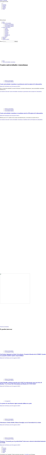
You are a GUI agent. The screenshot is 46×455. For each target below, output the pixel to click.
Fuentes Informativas (6, 27)
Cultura (6, 28)
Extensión (7, 32)
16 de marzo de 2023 (15, 86)
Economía (7, 30)
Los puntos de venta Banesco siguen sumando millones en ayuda (16, 403)
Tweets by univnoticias (4, 326)
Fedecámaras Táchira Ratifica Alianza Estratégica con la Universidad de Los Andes (20, 422)
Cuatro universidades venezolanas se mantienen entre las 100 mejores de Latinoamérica (21, 113)
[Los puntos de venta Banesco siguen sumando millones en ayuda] (11, 399)
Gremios (6, 33)
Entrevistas (4, 37)
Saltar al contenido (3, 0)
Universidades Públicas (9, 26)
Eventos (6, 31)
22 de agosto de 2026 (15, 357)
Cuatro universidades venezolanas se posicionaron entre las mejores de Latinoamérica (21, 84)
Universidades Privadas (9, 25)
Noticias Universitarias (6, 23)
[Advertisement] (23, 51)
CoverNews (27, 454)
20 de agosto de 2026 (15, 405)
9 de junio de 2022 (15, 115)
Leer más (21, 91)
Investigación (7, 35)
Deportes (6, 29)
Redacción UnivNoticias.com (5, 86)
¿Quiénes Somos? (5, 39)
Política (6, 36)
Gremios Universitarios (9, 24)
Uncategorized (7, 401)
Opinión (4, 38)
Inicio (3, 22)
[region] (23, 158)
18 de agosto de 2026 (15, 444)
